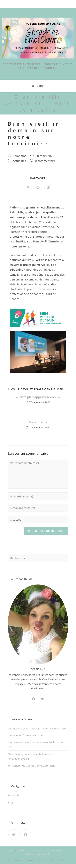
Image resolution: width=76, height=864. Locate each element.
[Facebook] (33, 698)
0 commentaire (45, 161)
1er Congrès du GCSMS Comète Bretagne (31, 765)
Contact (23, 850)
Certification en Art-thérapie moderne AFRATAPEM (37, 728)
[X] (42, 698)
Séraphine (19, 156)
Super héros (38, 422)
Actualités (19, 161)
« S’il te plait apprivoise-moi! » (38, 397)
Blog (10, 802)
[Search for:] (38, 558)
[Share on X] (28, 187)
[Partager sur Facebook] (38, 187)
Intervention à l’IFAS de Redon (25, 735)
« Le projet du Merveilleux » (50, 850)
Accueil (9, 850)
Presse (29, 853)
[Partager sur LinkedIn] (48, 187)
